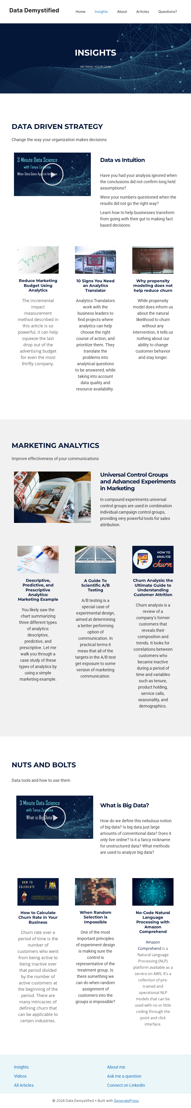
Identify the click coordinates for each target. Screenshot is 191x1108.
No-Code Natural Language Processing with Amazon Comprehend (153, 922)
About (122, 11)
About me (116, 1067)
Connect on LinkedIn (126, 1085)
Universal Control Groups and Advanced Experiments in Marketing (138, 481)
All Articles (24, 1085)
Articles (142, 11)
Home (80, 11)
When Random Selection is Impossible (95, 917)
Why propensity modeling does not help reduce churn (153, 286)
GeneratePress (126, 1100)
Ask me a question (124, 1076)
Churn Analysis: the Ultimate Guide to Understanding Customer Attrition (153, 587)
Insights (101, 11)
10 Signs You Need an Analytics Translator (95, 286)
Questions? (167, 11)
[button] (52, 174)
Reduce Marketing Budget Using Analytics (38, 285)
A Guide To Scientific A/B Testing (95, 585)
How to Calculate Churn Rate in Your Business (38, 917)
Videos (20, 1076)
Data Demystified (34, 10)
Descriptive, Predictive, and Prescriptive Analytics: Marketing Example (38, 590)
